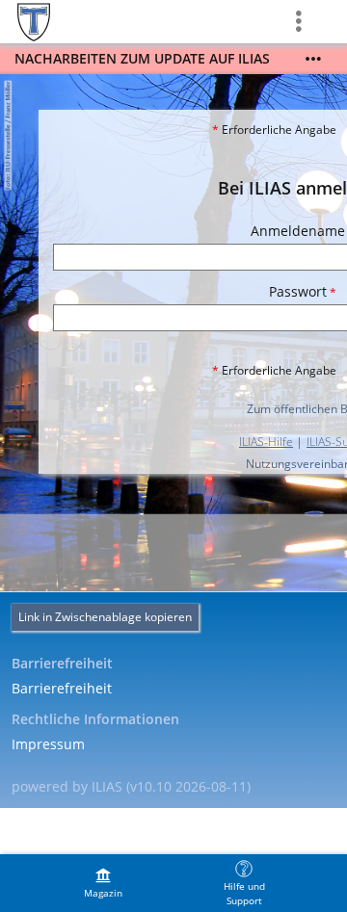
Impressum (48, 744)
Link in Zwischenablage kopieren (105, 617)
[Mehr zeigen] (313, 58)
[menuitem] (103, 883)
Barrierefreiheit (62, 688)
